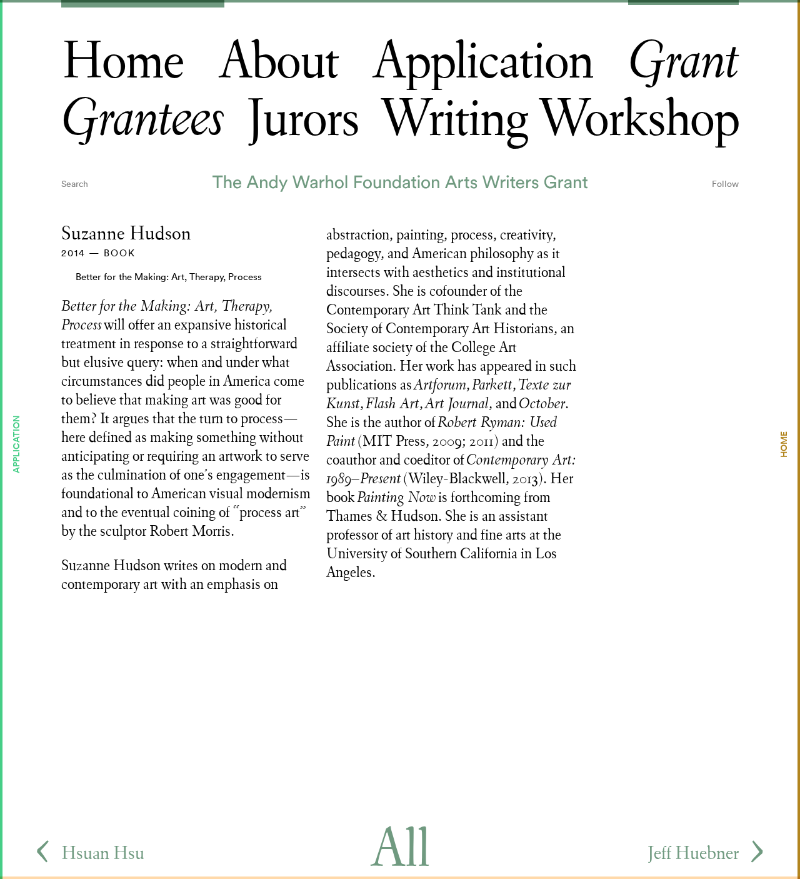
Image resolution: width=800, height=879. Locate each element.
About (278, 61)
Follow (725, 183)
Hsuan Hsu (102, 853)
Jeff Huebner (693, 853)
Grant (683, 61)
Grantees (142, 119)
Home (122, 61)
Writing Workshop (559, 119)
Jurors (302, 119)
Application (482, 61)
